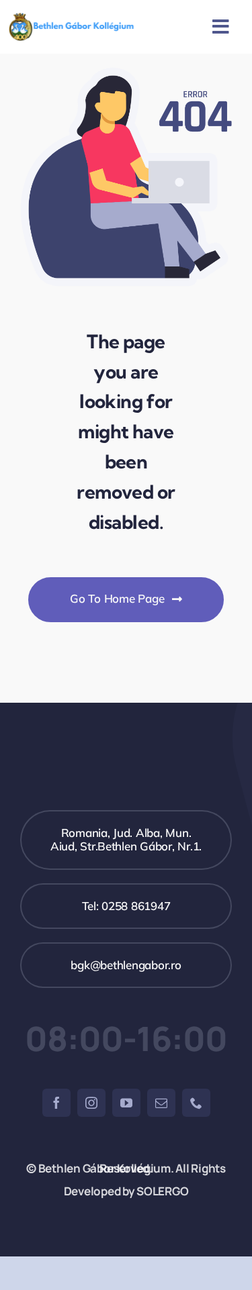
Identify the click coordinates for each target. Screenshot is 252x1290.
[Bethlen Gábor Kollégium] (71, 18)
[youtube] (126, 1103)
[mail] (161, 1103)
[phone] (196, 1103)
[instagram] (91, 1103)
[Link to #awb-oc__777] (220, 26)
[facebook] (56, 1103)
